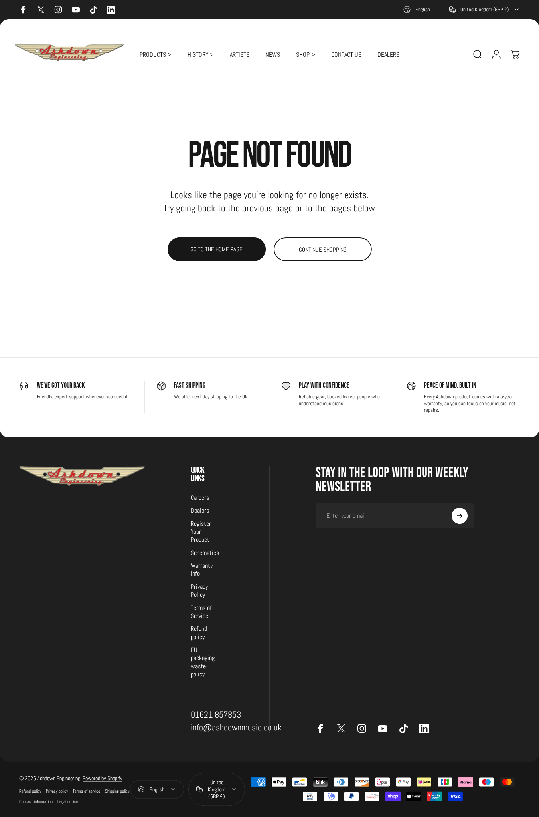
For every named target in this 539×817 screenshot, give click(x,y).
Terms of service (86, 791)
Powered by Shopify (102, 778)
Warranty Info (202, 570)
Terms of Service (201, 612)
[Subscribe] (460, 516)
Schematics (205, 553)
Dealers (200, 511)
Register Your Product (201, 532)
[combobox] (422, 9)
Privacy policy (57, 791)
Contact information (36, 801)
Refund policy (199, 633)
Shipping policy (117, 791)
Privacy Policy (199, 591)
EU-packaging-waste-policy (204, 662)
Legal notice (67, 801)
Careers (200, 498)
